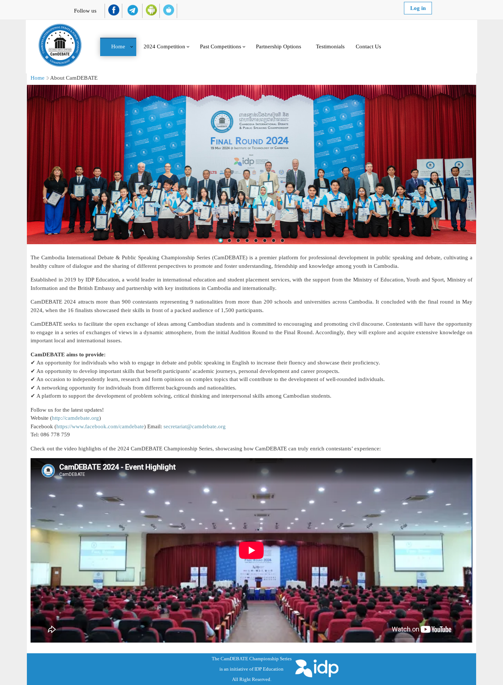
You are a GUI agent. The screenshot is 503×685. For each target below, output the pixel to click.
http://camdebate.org (75, 418)
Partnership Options (278, 46)
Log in (418, 8)
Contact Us (368, 46)
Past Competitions (220, 46)
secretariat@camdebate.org (194, 426)
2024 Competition (164, 46)
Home (118, 46)
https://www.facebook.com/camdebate (100, 426)
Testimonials (330, 46)
